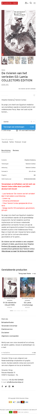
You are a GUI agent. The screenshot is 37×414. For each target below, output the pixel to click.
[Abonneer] (33, 353)
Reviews (16, 151)
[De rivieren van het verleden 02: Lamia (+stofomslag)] (27, 287)
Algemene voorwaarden (10, 336)
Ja (10, 412)
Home (3, 70)
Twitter (11, 142)
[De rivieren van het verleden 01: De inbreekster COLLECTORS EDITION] (9, 287)
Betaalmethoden (7, 323)
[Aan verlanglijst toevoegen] (34, 96)
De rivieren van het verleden (27, 89)
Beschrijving (5, 151)
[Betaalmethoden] (10, 403)
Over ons (4, 319)
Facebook (5, 142)
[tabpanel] (18, 33)
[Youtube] (13, 387)
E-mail (24, 142)
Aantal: (6, 122)
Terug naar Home (24, 274)
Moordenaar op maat (9, 251)
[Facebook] (2, 387)
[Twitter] (6, 387)
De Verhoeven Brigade (25, 251)
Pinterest (18, 142)
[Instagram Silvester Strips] (9, 387)
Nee (15, 412)
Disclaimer (5, 333)
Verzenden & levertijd (9, 326)
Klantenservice (7, 329)
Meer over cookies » (23, 412)
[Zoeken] (31, 3)
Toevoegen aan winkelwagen (13, 127)
